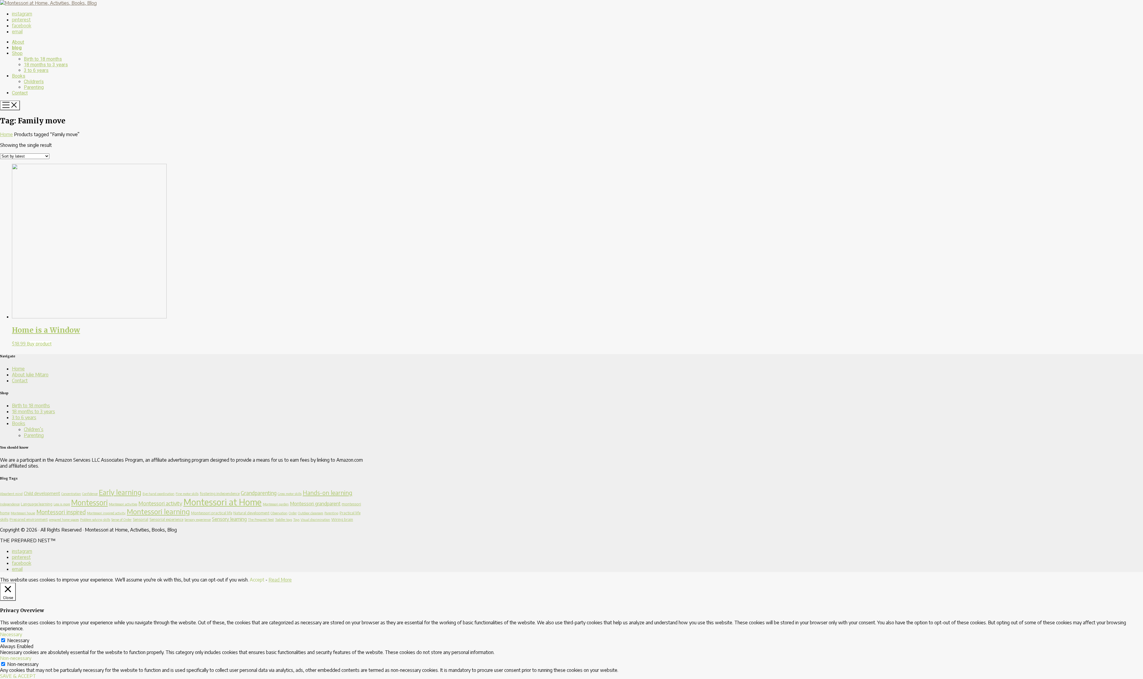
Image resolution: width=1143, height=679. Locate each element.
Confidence (90, 494)
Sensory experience (198, 519)
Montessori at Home (222, 501)
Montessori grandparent (315, 503)
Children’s (33, 429)
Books (18, 423)
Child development (42, 493)
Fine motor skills (187, 494)
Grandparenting (259, 493)
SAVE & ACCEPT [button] (18, 676)
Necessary (18, 640)
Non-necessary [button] (15, 658)
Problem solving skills (95, 519)
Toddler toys (283, 519)
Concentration (71, 494)
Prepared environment (29, 519)
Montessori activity (160, 503)
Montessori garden (276, 504)
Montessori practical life (211, 512)
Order (293, 513)
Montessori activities (123, 504)
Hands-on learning (327, 492)
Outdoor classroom (310, 513)
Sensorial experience (166, 519)
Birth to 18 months (31, 405)
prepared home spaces (64, 519)
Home (6, 134)
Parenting (34, 435)
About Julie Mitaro (30, 375)
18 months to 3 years (33, 411)
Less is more (62, 504)
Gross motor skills (290, 494)
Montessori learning (158, 511)
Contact (20, 380)
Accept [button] (257, 580)
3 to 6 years (24, 417)
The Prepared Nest (261, 519)
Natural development (251, 512)
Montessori (89, 502)
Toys (296, 519)
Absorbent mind (11, 494)
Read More (280, 580)
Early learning (120, 492)
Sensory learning (229, 519)
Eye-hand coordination (158, 494)
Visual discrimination (315, 519)
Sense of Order (121, 519)
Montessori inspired (61, 511)
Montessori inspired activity (106, 513)
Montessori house (23, 513)
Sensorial (140, 519)
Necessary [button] (11, 634)
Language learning (36, 504)
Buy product (39, 344)
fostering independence (220, 493)
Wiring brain (342, 519)
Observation (279, 513)
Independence (10, 504)
